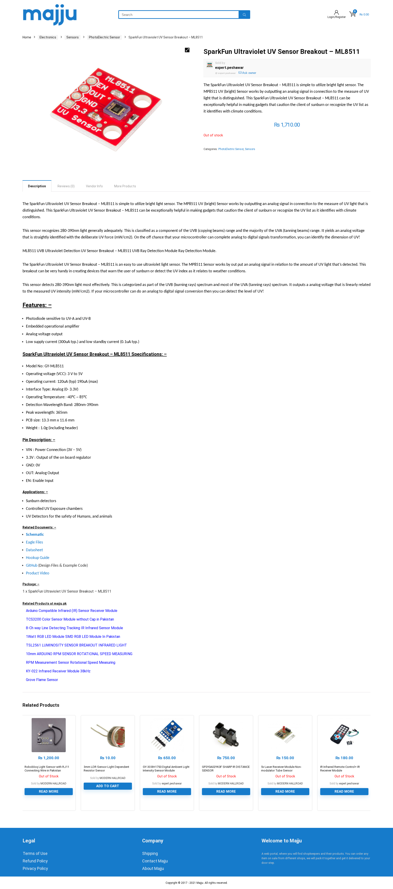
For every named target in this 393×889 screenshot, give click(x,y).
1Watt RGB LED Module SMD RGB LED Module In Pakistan (73, 636)
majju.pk (60, 603)
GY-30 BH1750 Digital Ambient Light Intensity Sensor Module (166, 768)
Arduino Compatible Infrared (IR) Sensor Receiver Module (71, 611)
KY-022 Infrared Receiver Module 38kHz (58, 671)
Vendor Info (94, 186)
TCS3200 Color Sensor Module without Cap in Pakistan (70, 619)
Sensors (72, 37)
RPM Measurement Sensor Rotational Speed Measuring (70, 662)
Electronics (48, 37)
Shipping (150, 853)
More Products (125, 186)
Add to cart (107, 786)
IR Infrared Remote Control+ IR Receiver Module (340, 768)
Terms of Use (35, 853)
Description (37, 186)
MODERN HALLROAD (53, 783)
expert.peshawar (229, 67)
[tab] (37, 186)
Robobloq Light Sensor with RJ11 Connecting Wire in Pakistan (47, 768)
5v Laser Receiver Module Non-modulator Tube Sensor (281, 768)
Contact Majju (155, 861)
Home (27, 37)
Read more (48, 791)
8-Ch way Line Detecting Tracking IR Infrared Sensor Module (74, 628)
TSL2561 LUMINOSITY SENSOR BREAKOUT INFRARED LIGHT (76, 645)
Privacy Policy (35, 868)
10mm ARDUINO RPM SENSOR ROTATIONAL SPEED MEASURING (79, 654)
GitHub (31, 565)
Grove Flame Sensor (42, 680)
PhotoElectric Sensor (104, 37)
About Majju (153, 868)
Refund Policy (35, 861)
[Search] (244, 14)
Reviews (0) (66, 186)
